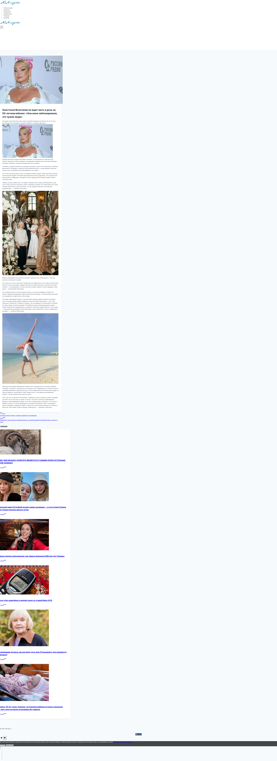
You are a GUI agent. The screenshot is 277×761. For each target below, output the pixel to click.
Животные (7, 10)
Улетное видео (8, 8)
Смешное (6, 17)
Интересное (7, 12)
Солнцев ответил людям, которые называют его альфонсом (18, 414)
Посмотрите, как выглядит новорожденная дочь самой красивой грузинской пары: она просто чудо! (28, 420)
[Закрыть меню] (0, 747)
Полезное (6, 15)
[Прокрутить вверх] (1, 738)
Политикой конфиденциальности (123, 742)
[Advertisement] (138, 40)
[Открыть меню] (1, 27)
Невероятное (8, 14)
